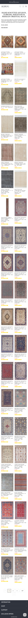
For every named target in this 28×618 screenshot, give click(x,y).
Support (4, 610)
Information (5, 602)
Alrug (5, 6)
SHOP (3, 606)
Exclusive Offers (7, 614)
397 (22, 590)
